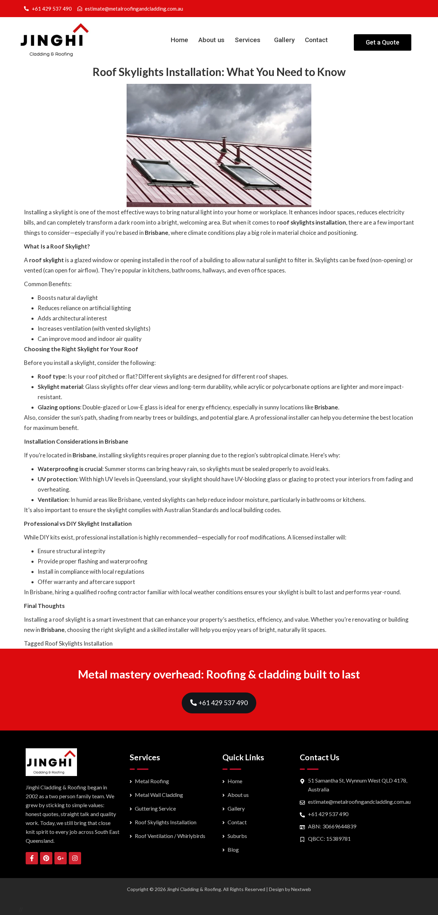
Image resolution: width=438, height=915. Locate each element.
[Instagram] (75, 858)
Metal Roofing (152, 781)
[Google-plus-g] (60, 858)
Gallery (284, 40)
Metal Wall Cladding (159, 794)
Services (247, 40)
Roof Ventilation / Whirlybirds (170, 836)
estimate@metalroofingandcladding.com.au (359, 801)
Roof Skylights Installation (79, 643)
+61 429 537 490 (328, 814)
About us (211, 40)
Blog (233, 849)
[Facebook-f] (32, 858)
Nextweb (301, 889)
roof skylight (46, 260)
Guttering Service (155, 808)
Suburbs (237, 836)
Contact (316, 40)
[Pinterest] (46, 858)
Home (179, 40)
